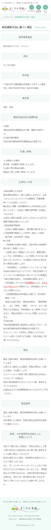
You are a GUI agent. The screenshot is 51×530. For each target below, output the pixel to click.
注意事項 (30, 283)
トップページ (7, 17)
